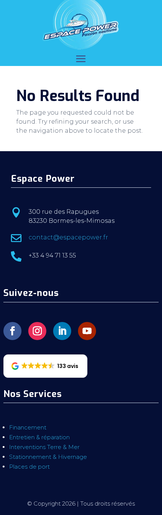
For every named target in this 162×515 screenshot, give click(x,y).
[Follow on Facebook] (12, 331)
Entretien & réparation (39, 437)
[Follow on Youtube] (87, 331)
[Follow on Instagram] (37, 331)
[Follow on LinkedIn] (62, 331)
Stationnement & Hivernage (48, 456)
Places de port (29, 466)
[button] (45, 366)
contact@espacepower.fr (68, 237)
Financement (27, 427)
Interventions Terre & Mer (44, 447)
